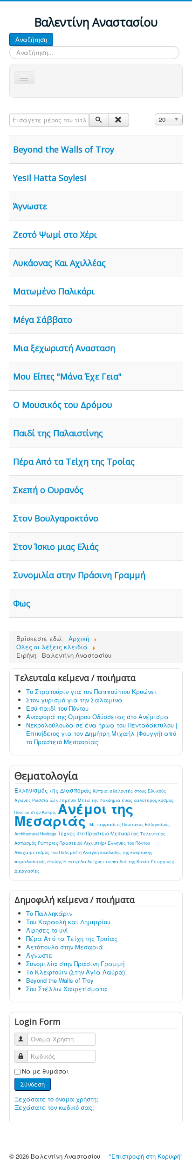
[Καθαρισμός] (119, 120)
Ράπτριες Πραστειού (61, 843)
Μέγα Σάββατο (42, 319)
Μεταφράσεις (105, 824)
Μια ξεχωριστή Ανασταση (64, 348)
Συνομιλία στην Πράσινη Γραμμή (79, 574)
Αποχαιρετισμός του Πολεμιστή (48, 852)
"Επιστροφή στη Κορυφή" (146, 1156)
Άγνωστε (30, 206)
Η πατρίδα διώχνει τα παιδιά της (100, 862)
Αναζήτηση (31, 39)
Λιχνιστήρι (96, 843)
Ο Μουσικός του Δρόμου (62, 404)
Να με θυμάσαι (45, 1071)
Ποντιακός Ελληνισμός (146, 824)
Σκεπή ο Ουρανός (48, 489)
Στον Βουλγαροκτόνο (55, 518)
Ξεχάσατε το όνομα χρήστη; (56, 1098)
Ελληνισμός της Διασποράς (53, 790)
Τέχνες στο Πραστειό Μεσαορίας (99, 833)
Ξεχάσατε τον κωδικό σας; (54, 1107)
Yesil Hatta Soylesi (49, 177)
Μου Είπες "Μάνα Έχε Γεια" (67, 376)
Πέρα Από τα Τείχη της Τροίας (74, 461)
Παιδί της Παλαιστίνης (58, 433)
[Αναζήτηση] (99, 120)
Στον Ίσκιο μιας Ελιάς (56, 546)
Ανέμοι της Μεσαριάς (73, 814)
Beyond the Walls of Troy (63, 149)
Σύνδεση (33, 1084)
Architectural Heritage (36, 834)
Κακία (144, 862)
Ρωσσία (41, 800)
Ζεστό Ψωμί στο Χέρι (55, 234)
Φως (21, 603)
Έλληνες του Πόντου (129, 843)
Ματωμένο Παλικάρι (54, 291)
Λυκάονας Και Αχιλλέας (59, 262)
